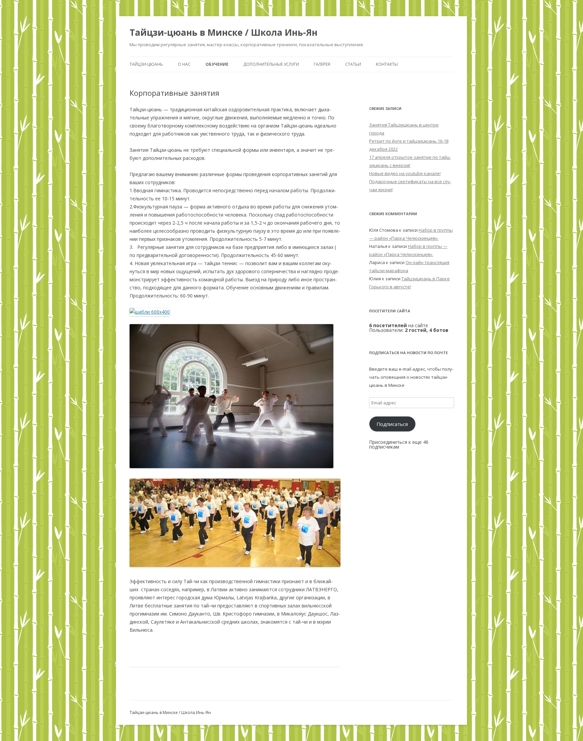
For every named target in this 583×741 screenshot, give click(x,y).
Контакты (387, 64)
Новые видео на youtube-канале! (405, 173)
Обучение (216, 64)
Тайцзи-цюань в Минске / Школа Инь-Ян (223, 32)
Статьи (353, 64)
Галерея (322, 64)
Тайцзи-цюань (146, 64)
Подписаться (392, 424)
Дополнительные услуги (271, 64)
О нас (184, 64)
